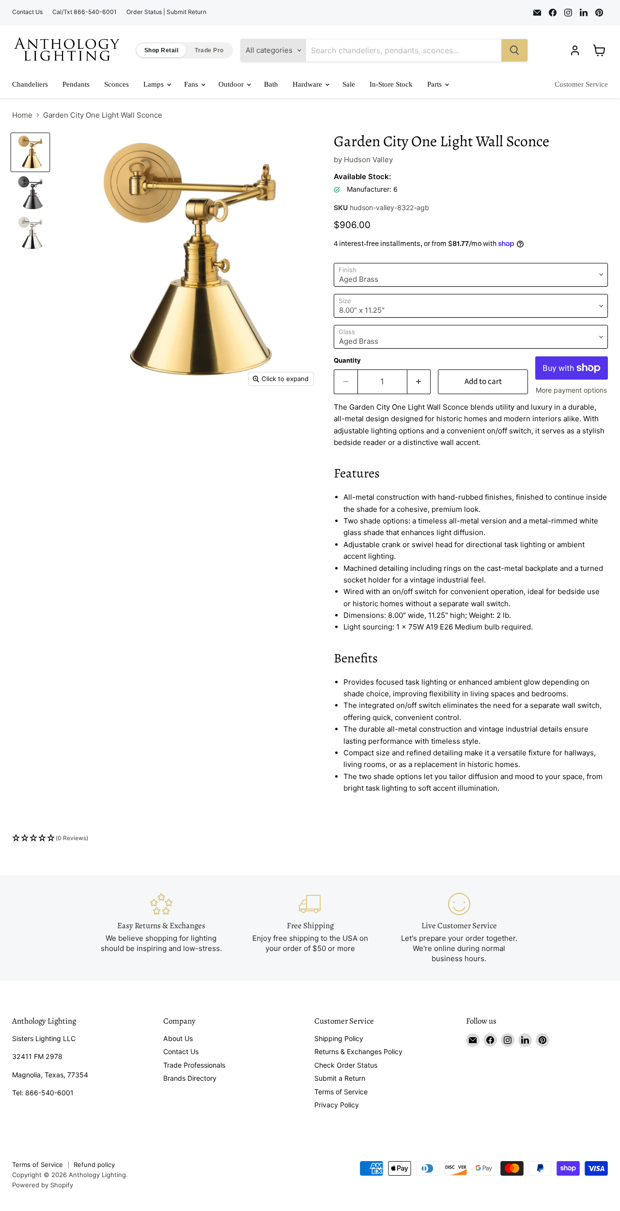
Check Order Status (345, 1065)
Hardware (308, 84)
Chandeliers (30, 84)
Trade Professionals (194, 1065)
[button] (310, 838)
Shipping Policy (338, 1038)
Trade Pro (209, 50)
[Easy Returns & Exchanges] (161, 928)
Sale (348, 84)
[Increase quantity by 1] (419, 381)
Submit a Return (339, 1078)
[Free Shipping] (310, 928)
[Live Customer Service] (459, 928)
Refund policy (94, 1164)
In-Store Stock (391, 84)
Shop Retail (161, 50)
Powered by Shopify (42, 1185)
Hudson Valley (368, 159)
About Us (178, 1038)
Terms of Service (341, 1092)
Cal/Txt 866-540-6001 (84, 12)
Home (22, 115)
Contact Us (27, 12)
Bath (271, 84)
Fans (192, 84)
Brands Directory (190, 1078)
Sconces (116, 84)
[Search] (514, 50)
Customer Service (581, 84)
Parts (435, 84)
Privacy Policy (336, 1105)
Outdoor (232, 84)
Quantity (347, 360)
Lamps (154, 84)
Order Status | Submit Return (166, 12)
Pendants (76, 84)
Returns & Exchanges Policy (358, 1051)
